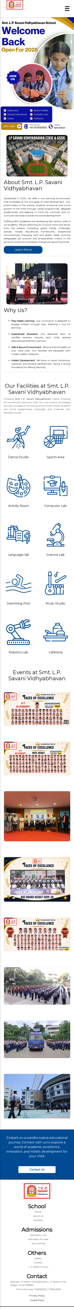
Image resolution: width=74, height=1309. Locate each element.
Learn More (23, 250)
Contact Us (37, 1169)
